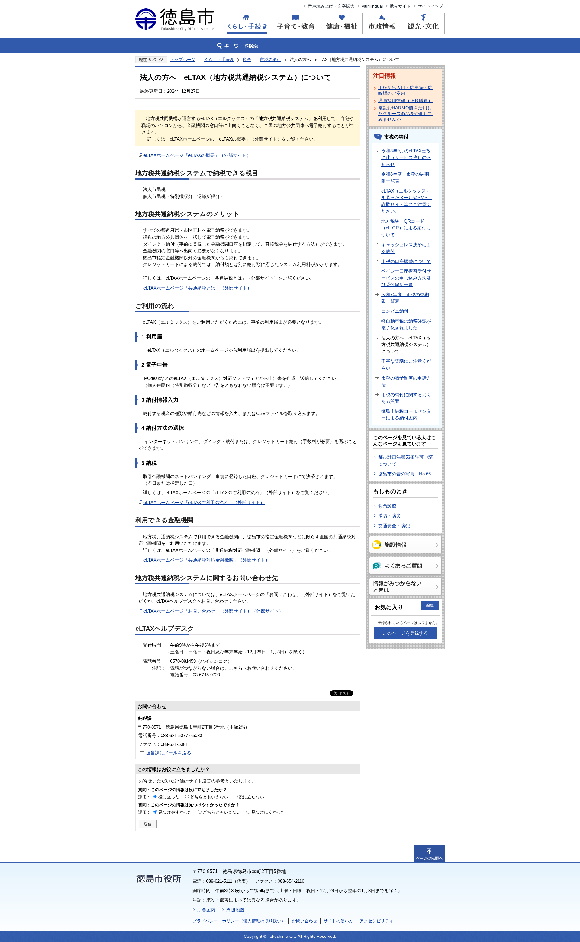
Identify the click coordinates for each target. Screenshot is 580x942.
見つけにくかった (268, 812)
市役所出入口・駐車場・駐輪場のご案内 (405, 90)
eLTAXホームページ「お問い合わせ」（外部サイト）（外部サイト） (213, 610)
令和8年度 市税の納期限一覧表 (405, 177)
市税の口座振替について (406, 261)
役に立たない (251, 797)
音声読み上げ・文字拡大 (331, 6)
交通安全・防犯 (394, 525)
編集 (430, 605)
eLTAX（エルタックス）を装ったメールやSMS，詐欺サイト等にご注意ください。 (406, 201)
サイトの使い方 (338, 920)
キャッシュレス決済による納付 (406, 248)
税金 (247, 59)
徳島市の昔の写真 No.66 (404, 473)
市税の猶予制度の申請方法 (406, 381)
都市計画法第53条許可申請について (405, 461)
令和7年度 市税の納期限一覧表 (405, 298)
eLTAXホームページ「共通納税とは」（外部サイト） (197, 287)
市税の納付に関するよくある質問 (406, 398)
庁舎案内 (206, 909)
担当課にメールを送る (168, 752)
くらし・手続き (219, 59)
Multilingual (372, 6)
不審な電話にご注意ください (406, 364)
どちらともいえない (209, 797)
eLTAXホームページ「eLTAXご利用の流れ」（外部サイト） (204, 502)
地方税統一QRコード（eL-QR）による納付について (406, 228)
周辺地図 (235, 909)
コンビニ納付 (394, 311)
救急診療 (387, 506)
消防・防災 (389, 515)
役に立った (168, 797)
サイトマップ (430, 6)
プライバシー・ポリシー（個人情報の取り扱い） (238, 920)
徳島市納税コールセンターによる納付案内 (406, 415)
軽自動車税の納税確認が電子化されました (406, 325)
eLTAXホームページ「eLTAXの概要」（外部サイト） (197, 155)
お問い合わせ (304, 920)
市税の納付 (270, 59)
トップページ (182, 59)
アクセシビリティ (376, 920)
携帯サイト (400, 6)
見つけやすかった (175, 812)
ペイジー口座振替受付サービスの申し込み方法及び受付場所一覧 (406, 277)
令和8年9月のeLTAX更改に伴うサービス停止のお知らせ (406, 157)
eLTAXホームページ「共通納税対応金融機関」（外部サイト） (206, 559)
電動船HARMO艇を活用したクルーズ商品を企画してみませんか (405, 113)
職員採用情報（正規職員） (405, 100)
